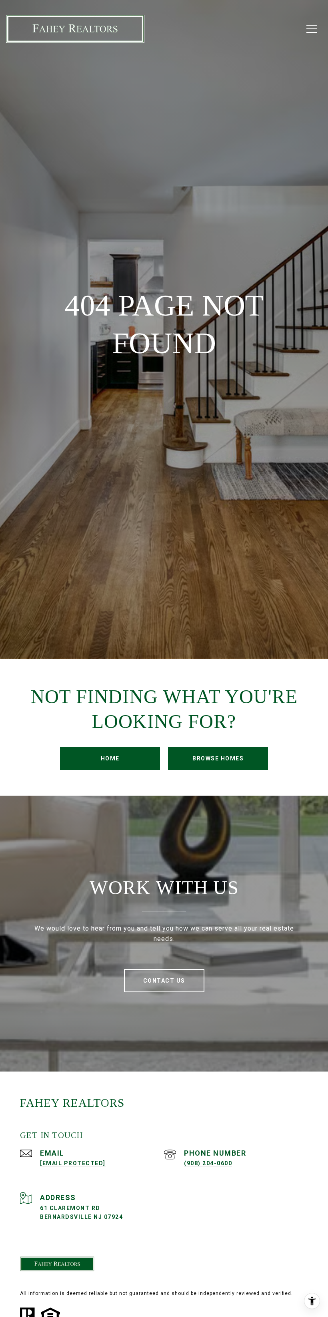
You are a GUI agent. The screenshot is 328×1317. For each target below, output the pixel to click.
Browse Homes (218, 758)
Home (110, 758)
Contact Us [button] (164, 980)
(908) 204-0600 (208, 1163)
